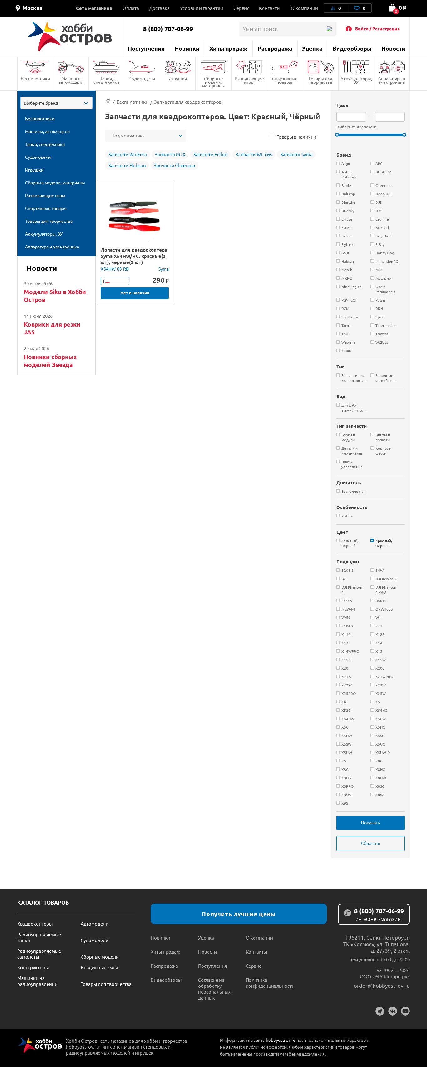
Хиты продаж (228, 48)
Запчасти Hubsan (127, 165)
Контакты (269, 8)
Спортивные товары (285, 80)
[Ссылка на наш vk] (392, 1011)
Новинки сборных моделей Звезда (50, 360)
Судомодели (142, 78)
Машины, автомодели (70, 80)
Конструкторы (33, 967)
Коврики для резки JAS (52, 328)
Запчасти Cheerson (174, 165)
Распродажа (275, 48)
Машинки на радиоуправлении (37, 981)
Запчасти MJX (170, 154)
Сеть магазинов (94, 8)
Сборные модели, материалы (213, 82)
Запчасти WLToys (253, 154)
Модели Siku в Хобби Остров (55, 295)
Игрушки (177, 78)
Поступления (146, 48)
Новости (393, 48)
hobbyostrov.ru (280, 1040)
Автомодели (94, 923)
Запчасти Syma (296, 154)
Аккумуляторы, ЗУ (356, 80)
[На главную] (70, 36)
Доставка (159, 8)
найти (329, 29)
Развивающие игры (249, 80)
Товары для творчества (320, 80)
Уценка (312, 48)
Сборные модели (100, 957)
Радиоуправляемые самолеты (39, 954)
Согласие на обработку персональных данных (214, 989)
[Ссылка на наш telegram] (379, 1011)
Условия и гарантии (201, 8)
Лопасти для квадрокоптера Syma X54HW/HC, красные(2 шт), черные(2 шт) (134, 256)
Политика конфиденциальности (269, 983)
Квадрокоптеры (35, 923)
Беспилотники (35, 78)
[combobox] (56, 103)
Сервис (241, 8)
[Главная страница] (108, 102)
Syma (163, 268)
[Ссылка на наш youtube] (405, 1011)
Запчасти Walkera (127, 154)
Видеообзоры (352, 48)
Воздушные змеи (99, 967)
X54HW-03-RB (115, 268)
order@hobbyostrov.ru (382, 985)
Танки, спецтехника (106, 80)
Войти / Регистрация (377, 28)
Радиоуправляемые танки (39, 937)
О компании (304, 8)
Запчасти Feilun (210, 154)
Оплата (131, 8)
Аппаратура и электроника (391, 80)
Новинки (187, 48)
